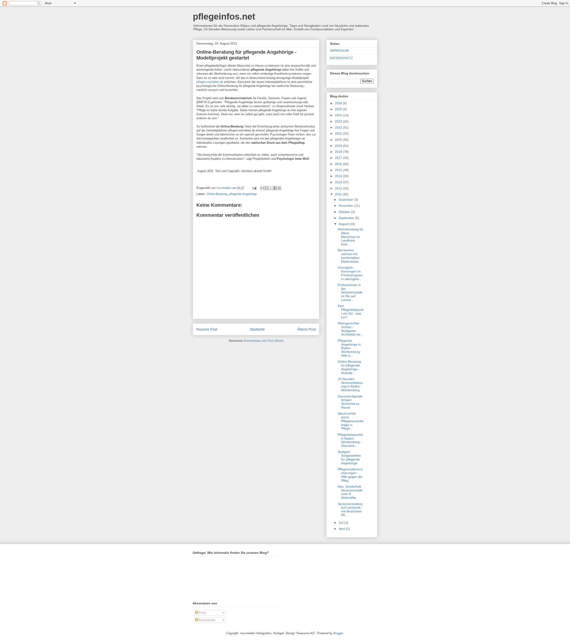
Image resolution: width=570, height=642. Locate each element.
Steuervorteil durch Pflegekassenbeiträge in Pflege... (351, 421)
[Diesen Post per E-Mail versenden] (262, 188)
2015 (339, 170)
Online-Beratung (217, 194)
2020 (339, 139)
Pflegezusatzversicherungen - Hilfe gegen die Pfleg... (350, 474)
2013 (339, 182)
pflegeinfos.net (224, 16)
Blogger (338, 633)
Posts (202, 612)
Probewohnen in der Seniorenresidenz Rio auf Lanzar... (350, 292)
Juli (341, 522)
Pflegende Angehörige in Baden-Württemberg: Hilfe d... (349, 348)
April (342, 528)
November (346, 205)
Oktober (345, 212)
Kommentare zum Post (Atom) (263, 340)
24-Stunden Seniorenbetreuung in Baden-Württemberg (350, 384)
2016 (339, 164)
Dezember (346, 199)
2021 (339, 133)
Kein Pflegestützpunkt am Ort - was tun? (351, 311)
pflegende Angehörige (243, 194)
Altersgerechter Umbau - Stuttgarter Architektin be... (350, 328)
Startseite (257, 329)
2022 (339, 127)
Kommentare (206, 620)
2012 (339, 188)
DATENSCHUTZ (341, 58)
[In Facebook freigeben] (275, 188)
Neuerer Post (206, 329)
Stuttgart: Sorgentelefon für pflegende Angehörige (349, 457)
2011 (338, 194)
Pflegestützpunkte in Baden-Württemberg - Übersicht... (350, 440)
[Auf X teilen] (271, 188)
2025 (339, 109)
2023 (339, 121)
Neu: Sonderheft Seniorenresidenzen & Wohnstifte (350, 492)
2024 (339, 115)
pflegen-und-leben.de (209, 82)
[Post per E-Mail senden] (254, 188)
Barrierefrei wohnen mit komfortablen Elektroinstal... (349, 255)
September (347, 218)
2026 (339, 103)
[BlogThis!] (266, 188)
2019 (339, 145)
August (344, 224)
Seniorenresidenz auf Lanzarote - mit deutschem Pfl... (350, 509)
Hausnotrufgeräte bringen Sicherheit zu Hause (350, 402)
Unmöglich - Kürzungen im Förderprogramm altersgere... (350, 273)
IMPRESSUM (339, 50)
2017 (339, 157)
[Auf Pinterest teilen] (279, 188)
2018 (339, 151)
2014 (339, 176)
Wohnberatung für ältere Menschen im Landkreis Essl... (350, 236)
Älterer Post (306, 329)
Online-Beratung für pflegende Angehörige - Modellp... (349, 367)
